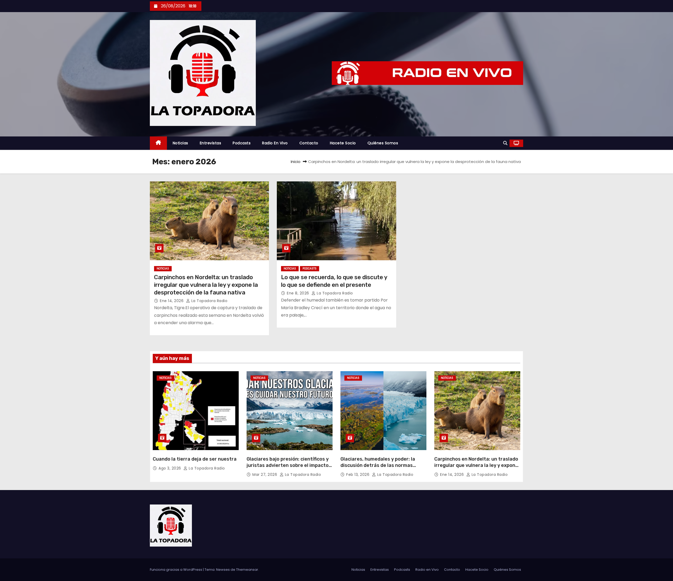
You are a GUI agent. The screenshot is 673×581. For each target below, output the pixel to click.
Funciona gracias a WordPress (176, 569)
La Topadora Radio (208, 300)
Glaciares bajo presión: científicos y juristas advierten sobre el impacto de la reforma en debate (288, 465)
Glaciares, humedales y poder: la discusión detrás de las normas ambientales (377, 465)
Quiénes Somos (383, 143)
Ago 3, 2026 (170, 468)
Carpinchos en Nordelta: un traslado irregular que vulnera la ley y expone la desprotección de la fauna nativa (206, 285)
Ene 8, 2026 (298, 293)
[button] (505, 143)
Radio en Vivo (275, 143)
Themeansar (247, 569)
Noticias (180, 143)
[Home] (158, 143)
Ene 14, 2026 (172, 300)
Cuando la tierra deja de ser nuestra (195, 459)
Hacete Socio (343, 143)
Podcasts (242, 143)
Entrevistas (210, 143)
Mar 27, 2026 (265, 474)
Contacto (308, 143)
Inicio (295, 161)
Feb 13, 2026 (358, 474)
